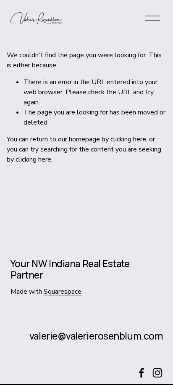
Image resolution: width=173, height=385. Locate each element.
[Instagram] (157, 373)
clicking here (128, 139)
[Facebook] (141, 373)
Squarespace (62, 291)
